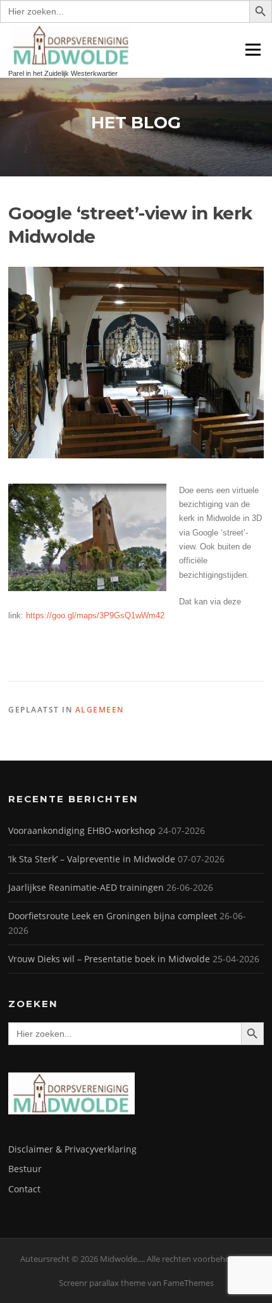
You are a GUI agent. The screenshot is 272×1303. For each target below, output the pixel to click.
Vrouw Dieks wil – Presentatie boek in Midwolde (109, 959)
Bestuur (25, 1169)
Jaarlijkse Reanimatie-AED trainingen (86, 887)
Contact (24, 1189)
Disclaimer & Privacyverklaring (72, 1149)
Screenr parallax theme (102, 1282)
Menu (253, 49)
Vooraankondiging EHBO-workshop (82, 830)
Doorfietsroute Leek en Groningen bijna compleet (112, 916)
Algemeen (99, 709)
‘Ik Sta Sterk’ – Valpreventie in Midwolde (91, 859)
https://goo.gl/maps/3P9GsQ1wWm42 (95, 615)
